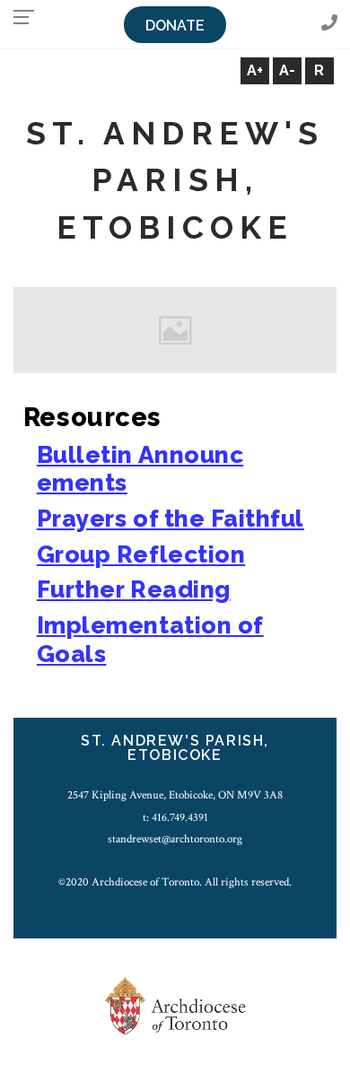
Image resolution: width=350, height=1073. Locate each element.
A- (287, 70)
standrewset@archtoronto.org (175, 839)
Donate (175, 25)
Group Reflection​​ (141, 554)
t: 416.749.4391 (175, 817)
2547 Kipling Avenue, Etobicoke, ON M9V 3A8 (175, 795)
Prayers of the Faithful (170, 518)
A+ (255, 70)
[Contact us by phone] (329, 24)
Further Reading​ (134, 589)
